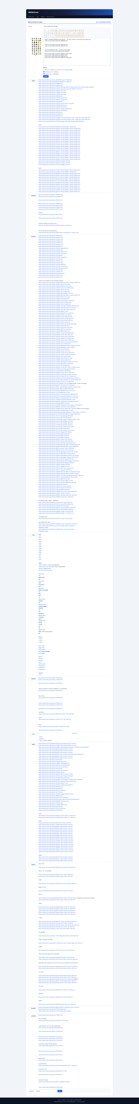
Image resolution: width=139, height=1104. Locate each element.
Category (31, 1091)
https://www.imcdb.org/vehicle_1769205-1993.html (52, 790)
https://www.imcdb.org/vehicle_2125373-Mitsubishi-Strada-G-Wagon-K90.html (59, 345)
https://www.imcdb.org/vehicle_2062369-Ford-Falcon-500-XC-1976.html (58, 966)
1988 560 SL (42, 649)
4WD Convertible (43, 590)
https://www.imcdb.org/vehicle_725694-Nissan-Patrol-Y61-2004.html (57, 912)
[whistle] (34, 52)
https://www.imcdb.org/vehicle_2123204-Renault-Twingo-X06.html (56, 462)
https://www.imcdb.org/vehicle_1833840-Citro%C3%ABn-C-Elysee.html (57, 171)
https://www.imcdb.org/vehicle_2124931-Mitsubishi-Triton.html (55, 286)
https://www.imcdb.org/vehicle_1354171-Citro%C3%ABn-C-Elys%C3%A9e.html (59, 191)
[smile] (40, 42)
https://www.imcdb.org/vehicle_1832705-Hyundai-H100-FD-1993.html (57, 781)
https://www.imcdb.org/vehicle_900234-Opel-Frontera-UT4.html (56, 857)
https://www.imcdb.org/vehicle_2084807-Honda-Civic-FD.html (55, 439)
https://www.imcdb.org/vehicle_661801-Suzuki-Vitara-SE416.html (56, 874)
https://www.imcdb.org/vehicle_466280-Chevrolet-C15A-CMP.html (56, 714)
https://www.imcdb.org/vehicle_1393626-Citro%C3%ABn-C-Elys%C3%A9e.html (59, 159)
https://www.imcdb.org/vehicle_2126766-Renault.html (53, 107)
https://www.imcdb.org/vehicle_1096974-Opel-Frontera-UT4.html (56, 848)
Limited (43, 606)
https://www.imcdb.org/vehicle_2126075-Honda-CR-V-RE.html (55, 488)
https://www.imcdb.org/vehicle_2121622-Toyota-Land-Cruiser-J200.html (58, 374)
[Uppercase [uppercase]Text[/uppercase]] (45, 36)
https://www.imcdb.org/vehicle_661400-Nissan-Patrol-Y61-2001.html (57, 898)
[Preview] (45, 33)
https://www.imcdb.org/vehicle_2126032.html (51, 708)
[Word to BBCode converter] (81, 30)
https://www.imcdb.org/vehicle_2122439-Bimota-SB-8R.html (55, 370)
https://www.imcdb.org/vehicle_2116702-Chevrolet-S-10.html (55, 1011)
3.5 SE (40, 624)
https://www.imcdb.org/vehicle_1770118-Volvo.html (52, 808)
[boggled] (36, 40)
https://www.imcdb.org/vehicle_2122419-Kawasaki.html (53, 268)
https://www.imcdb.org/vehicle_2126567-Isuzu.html (52, 90)
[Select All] (56, 33)
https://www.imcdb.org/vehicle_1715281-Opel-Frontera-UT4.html (56, 837)
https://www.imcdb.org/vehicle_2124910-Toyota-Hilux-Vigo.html (55, 327)
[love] (32, 52)
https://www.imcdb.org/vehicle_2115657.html (50, 678)
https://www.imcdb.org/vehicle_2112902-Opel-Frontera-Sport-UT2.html (57, 745)
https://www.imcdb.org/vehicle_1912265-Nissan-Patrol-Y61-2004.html (57, 914)
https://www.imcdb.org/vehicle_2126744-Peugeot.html (53, 99)
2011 (40, 556)
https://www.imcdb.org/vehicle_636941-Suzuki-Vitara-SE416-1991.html (57, 981)
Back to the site (50, 16)
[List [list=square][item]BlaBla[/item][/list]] (70, 33)
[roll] (40, 54)
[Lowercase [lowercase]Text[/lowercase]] (47, 36)
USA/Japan (41, 665)
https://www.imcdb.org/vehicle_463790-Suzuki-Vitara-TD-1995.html (57, 990)
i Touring (41, 617)
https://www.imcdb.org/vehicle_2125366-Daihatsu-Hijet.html (55, 360)
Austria (40, 658)
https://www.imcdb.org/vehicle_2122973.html (51, 275)
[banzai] (34, 46)
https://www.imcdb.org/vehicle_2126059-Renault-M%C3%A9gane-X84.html (59, 461)
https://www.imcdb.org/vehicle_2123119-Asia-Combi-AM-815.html (56, 426)
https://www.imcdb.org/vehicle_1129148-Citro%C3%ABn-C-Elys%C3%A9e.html (59, 155)
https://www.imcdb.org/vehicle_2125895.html (51, 207)
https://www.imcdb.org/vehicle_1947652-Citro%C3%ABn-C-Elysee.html (57, 126)
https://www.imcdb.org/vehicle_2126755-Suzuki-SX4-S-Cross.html (56, 103)
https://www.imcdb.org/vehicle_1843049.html (51, 806)
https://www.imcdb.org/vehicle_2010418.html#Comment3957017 (56, 785)
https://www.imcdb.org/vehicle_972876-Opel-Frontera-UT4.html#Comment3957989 (61, 754)
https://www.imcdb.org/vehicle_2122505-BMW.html (52, 264)
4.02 (40, 674)
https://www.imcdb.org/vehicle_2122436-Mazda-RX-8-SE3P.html (56, 363)
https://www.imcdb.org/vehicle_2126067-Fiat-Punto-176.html (55, 486)
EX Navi (41, 601)
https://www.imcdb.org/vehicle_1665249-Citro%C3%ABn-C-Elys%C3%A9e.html (59, 173)
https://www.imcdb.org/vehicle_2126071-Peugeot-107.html (54, 466)
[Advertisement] (69, 4)
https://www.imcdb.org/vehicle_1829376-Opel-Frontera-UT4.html (56, 839)
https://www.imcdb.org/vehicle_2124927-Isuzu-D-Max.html (54, 291)
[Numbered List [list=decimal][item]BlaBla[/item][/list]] (72, 33)
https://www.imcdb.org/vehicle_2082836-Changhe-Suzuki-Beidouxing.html (58, 401)
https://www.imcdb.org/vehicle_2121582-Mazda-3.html (53, 783)
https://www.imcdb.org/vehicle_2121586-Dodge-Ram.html (54, 777)
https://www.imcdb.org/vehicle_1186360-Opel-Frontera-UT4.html (56, 846)
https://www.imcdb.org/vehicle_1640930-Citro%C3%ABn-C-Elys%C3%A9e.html (59, 139)
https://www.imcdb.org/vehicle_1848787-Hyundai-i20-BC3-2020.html (57, 507)
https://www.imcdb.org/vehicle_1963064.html (51, 786)
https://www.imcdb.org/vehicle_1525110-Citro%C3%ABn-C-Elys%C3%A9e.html (59, 177)
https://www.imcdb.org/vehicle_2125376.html (51, 260)
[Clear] (59, 33)
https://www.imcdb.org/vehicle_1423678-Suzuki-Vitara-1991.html (56, 979)
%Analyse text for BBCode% (52, 74)
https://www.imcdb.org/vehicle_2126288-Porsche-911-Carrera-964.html (58, 491)
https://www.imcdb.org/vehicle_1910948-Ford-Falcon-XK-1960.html (56, 957)
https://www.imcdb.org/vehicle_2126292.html (51, 277)
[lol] (34, 50)
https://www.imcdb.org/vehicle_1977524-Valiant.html (52, 1009)
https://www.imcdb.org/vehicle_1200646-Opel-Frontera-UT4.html (56, 849)
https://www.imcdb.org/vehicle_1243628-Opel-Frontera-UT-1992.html (57, 817)
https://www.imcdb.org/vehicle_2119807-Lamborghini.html (54, 763)
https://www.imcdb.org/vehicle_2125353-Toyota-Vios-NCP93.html (56, 338)
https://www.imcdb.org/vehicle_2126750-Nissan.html (53, 105)
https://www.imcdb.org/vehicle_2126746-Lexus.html (52, 94)
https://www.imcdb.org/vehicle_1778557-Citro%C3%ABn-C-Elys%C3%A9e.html (59, 170)
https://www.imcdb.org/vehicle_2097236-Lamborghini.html (54, 765)
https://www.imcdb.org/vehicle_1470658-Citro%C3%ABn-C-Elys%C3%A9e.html (59, 189)
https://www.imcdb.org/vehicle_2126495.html (51, 114)
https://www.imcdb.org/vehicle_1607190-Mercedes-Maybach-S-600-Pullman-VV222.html (62, 412)
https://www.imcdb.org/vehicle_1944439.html (51, 810)
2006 (40, 550)
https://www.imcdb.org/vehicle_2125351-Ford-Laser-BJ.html (54, 356)
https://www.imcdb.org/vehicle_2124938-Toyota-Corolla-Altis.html (56, 318)
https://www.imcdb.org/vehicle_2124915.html (51, 246)
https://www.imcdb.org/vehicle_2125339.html (51, 255)
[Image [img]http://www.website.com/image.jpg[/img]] (60, 30)
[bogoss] (38, 40)
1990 (40, 541)
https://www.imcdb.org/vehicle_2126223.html (51, 730)
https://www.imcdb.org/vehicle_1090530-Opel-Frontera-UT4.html (56, 844)
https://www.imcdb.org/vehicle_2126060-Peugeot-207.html (54, 464)
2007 (44, 651)
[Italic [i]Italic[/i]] (47, 30)
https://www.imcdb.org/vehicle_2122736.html (51, 1036)
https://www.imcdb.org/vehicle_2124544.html (51, 269)
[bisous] (32, 38)
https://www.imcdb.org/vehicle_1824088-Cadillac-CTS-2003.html (56, 511)
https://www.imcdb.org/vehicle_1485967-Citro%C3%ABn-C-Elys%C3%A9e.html (59, 153)
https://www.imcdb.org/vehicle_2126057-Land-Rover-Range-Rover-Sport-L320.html (61, 475)
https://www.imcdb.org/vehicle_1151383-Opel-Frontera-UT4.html (56, 842)
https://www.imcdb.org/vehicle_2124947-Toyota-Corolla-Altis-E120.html (57, 324)
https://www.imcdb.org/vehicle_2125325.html (51, 262)
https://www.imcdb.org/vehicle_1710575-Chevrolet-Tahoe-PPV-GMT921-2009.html (60, 89)
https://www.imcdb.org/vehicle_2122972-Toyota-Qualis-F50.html (56, 441)
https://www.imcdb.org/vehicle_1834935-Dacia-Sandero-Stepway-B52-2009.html (60, 779)
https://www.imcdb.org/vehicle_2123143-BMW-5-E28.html (54, 437)
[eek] (32, 48)
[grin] (32, 42)
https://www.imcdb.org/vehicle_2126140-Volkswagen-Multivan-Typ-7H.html (58, 457)
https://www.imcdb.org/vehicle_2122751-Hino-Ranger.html (54, 365)
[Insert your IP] (67, 33)
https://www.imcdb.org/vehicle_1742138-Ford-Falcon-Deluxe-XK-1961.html (58, 959)
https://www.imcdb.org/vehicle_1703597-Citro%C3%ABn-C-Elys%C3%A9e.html (59, 132)
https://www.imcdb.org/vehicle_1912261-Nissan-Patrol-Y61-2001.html (57, 899)
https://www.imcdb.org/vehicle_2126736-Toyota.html (53, 98)
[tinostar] (36, 54)
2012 (40, 557)
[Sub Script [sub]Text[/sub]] (50, 36)
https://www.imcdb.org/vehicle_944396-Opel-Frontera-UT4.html (56, 835)
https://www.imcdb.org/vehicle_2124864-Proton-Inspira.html (55, 304)
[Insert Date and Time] (65, 33)
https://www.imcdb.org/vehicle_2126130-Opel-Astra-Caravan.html (56, 468)
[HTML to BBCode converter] (79, 30)
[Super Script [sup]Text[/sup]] (52, 36)
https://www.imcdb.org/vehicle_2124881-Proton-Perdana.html (55, 302)
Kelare (83, 1101)
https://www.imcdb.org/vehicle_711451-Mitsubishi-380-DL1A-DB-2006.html (59, 935)
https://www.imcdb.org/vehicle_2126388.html (51, 196)
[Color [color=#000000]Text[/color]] (72, 30)
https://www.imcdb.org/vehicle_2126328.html (51, 200)
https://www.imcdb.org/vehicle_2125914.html (51, 209)
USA (40, 662)
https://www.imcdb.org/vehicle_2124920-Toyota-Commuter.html (55, 316)
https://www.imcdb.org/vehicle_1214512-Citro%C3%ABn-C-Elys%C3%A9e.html (59, 186)
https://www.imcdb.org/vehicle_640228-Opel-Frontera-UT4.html (56, 749)
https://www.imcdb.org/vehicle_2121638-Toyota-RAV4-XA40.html (56, 504)
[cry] (36, 44)
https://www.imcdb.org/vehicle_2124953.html (51, 239)
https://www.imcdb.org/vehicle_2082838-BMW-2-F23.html (54, 403)
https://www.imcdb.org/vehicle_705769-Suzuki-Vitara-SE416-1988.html (58, 883)
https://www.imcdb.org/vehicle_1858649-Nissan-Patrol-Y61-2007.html (57, 1004)
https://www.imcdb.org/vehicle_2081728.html (51, 1054)
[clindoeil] (34, 38)
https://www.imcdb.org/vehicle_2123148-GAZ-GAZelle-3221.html (56, 424)
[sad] (38, 46)
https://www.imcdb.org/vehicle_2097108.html (51, 1051)
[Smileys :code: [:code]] (77, 30)
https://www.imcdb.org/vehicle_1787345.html (51, 768)
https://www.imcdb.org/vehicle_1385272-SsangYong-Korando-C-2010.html (58, 397)
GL (39, 610)
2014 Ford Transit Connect (46, 570)
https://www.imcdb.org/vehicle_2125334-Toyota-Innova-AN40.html (56, 352)
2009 (42, 653)
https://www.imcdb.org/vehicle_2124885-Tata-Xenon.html (54, 298)
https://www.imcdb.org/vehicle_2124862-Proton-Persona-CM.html (56, 300)
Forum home (31, 16)
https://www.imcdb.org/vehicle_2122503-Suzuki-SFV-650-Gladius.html (57, 376)
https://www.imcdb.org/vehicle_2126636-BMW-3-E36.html (54, 489)
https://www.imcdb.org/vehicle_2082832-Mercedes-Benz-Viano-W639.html (59, 446)
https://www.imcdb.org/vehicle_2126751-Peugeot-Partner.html (55, 108)
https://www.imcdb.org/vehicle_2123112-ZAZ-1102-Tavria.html (55, 417)
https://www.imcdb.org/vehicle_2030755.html (51, 237)
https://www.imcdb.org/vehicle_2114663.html (51, 1015)
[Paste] (52, 33)
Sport (40, 619)
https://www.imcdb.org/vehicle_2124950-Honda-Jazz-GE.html (55, 315)
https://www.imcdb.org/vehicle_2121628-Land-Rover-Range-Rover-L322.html (59, 378)
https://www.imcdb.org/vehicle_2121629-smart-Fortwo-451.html (55, 358)
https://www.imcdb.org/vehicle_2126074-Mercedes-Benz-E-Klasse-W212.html (59, 471)
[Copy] (50, 33)
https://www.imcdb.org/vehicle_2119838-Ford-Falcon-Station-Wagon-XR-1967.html (60, 943)
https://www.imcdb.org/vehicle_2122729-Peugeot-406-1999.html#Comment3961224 (61, 121)
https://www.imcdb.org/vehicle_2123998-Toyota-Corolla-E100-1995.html (58, 524)
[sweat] (32, 54)
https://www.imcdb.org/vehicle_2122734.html (51, 1040)
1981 (40, 539)
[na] (36, 52)
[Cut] (54, 33)
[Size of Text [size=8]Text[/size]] (54, 36)
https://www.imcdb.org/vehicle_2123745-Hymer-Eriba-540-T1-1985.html (58, 1065)
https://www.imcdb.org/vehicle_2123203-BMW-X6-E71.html (54, 479)
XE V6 (40, 622)
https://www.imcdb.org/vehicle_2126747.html (50, 101)
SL (39, 592)
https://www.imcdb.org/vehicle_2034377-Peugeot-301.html (54, 161)
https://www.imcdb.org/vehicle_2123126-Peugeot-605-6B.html (55, 432)
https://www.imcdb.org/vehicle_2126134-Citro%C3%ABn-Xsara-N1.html (57, 482)
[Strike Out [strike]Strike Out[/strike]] (50, 30)
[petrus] (36, 38)
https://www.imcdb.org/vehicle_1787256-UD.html (51, 772)
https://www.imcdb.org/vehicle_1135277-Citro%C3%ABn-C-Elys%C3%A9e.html (59, 157)
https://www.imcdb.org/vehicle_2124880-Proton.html (53, 251)
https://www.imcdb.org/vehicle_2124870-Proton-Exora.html (54, 297)
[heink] (40, 50)
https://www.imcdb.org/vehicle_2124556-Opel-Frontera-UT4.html (56, 840)
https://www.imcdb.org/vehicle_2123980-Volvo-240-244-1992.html (56, 529)
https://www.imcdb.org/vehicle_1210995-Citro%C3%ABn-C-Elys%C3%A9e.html (59, 148)
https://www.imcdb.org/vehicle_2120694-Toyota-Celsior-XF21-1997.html (58, 408)
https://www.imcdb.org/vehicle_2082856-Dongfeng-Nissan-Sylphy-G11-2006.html (60, 405)
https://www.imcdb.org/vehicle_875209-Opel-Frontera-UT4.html (56, 750)
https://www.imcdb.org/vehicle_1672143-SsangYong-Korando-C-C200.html (58, 396)
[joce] (32, 46)
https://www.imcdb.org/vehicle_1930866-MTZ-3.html (53, 1071)
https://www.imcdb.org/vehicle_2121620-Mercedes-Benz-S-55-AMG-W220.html (60, 379)
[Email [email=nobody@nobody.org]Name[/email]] (54, 30)
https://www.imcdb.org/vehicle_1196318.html (50, 1060)
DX (39, 633)
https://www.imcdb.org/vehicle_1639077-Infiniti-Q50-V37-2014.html (57, 385)
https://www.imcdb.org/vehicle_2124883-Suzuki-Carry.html (54, 284)
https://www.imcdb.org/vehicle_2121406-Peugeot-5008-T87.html (56, 794)
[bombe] (40, 40)
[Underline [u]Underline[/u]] (49, 30)
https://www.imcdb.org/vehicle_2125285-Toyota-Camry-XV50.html (56, 340)
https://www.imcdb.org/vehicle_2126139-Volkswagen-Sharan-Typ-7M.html (58, 452)
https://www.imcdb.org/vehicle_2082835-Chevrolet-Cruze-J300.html (57, 406)
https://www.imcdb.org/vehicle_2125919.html (51, 205)
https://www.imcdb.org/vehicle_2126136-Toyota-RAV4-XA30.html (56, 509)
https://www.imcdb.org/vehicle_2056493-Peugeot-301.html (54, 162)
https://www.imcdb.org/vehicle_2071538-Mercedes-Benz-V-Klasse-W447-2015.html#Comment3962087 (66, 87)
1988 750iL (42, 647)
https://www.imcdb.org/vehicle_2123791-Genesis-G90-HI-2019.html (56, 525)
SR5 (40, 631)
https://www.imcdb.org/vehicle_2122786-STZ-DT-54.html (54, 1020)
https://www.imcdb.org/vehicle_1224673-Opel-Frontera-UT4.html (56, 851)
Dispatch (41, 568)
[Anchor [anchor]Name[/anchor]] (58, 30)
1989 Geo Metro (43, 565)
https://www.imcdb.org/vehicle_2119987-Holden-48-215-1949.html (56, 950)
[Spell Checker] (47, 33)
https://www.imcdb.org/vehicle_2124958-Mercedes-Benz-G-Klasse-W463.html (59, 282)
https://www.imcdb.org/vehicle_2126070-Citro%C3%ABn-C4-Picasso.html (58, 477)
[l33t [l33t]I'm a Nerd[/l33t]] (48, 36)
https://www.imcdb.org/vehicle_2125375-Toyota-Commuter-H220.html (57, 354)
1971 (40, 536)
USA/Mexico (42, 667)
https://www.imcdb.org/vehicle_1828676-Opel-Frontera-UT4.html (56, 774)
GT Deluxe (41, 584)
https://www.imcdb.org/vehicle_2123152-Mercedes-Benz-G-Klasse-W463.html (59, 414)
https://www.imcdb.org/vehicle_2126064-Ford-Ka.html (53, 484)
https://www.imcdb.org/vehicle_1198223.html (50, 690)
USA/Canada (42, 664)
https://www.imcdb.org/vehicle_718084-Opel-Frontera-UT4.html (56, 824)
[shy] (38, 44)
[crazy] (38, 38)
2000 (40, 740)
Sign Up (63, 1099)
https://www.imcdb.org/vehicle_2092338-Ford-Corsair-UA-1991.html (57, 926)
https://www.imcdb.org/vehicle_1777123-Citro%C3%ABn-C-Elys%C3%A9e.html (59, 180)
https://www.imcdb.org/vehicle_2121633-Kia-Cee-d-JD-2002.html (56, 381)
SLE (40, 595)
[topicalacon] (34, 54)
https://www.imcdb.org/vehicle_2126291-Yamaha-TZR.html (54, 493)
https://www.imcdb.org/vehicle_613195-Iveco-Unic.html (53, 797)
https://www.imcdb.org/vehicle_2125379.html (51, 259)
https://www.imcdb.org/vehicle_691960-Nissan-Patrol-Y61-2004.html (57, 907)
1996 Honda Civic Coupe (46, 566)
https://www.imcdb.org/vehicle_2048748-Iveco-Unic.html (54, 801)
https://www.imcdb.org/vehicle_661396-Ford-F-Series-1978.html (56, 890)
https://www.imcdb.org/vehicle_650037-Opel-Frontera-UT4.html (56, 831)
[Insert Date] (61, 33)
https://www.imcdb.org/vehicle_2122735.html (51, 1038)
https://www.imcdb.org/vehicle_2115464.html (51, 679)
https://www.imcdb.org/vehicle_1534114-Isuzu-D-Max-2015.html (56, 923)
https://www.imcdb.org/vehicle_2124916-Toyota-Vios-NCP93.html (56, 288)
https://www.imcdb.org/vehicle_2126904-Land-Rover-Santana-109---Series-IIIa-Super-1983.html (64, 117)
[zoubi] (40, 38)
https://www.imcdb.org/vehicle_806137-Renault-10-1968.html (55, 81)
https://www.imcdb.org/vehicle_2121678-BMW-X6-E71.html (54, 392)
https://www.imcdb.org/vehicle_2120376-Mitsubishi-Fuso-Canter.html (57, 390)
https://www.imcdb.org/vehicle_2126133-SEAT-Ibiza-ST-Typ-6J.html (57, 453)
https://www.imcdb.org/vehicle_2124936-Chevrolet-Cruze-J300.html (57, 309)
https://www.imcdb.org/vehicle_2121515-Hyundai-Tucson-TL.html (56, 410)
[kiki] (36, 46)
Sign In (59, 1099)
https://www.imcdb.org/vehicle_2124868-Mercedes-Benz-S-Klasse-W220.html (59, 295)
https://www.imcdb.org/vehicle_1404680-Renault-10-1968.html (55, 80)
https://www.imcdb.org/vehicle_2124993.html (51, 803)
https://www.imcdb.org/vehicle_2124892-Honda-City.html (54, 289)
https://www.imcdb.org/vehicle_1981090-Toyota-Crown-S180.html (56, 450)
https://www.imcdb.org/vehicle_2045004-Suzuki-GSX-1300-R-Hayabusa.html (59, 367)
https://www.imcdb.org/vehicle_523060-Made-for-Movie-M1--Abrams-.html (59, 232)
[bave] (34, 40)
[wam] (34, 44)
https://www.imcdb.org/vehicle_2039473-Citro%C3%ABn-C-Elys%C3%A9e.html (59, 128)
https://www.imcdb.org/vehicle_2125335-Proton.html (53, 253)
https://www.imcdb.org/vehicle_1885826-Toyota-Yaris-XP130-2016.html (57, 921)
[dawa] (34, 48)
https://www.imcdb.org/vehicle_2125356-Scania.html (53, 257)
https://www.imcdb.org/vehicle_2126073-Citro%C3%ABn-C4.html (56, 480)
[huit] (38, 50)
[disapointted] (40, 44)
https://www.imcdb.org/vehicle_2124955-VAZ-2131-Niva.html (55, 329)
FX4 (40, 583)
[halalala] (36, 50)
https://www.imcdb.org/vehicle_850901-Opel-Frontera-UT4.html (56, 826)
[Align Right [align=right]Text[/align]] (67, 30)
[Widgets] (76, 30)
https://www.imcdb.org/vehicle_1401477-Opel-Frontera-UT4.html (56, 859)
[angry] (34, 42)
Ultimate (41, 608)
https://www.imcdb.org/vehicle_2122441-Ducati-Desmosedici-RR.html (57, 369)
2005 (40, 548)
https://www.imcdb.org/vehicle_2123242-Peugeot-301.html (54, 164)
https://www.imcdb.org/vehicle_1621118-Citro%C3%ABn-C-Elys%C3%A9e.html (59, 179)
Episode (41, 738)
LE (39, 575)
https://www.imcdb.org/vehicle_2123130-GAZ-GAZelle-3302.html (56, 421)
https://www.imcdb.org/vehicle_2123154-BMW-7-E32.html (54, 435)
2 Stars (40, 638)
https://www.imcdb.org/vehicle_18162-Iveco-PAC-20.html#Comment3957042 (59, 799)
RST (40, 593)
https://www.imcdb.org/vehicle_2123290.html (51, 1031)
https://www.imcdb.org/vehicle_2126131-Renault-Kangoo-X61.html (56, 459)
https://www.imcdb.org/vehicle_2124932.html (51, 244)
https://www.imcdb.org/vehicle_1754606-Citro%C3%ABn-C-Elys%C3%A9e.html (59, 182)
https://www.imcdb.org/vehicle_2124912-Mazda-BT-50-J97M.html (56, 313)
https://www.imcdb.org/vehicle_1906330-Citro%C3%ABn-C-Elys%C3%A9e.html (59, 130)
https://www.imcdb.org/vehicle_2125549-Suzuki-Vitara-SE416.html (56, 333)
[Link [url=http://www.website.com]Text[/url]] (56, 30)
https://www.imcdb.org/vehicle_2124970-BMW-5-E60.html (54, 331)
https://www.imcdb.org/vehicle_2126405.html (51, 194)
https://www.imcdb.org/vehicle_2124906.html (51, 241)
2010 (40, 554)
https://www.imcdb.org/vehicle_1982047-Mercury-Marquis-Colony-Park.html (59, 1007)
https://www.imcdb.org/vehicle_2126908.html (51, 83)
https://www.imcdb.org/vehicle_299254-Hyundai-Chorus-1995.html (56, 448)
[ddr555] (36, 48)
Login (37, 16)
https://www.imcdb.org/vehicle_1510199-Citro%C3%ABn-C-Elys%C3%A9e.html (59, 188)
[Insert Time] (63, 33)
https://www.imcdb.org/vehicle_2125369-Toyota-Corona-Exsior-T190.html (58, 342)
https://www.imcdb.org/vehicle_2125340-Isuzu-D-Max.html (54, 343)
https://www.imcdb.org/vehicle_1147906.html (50, 235)
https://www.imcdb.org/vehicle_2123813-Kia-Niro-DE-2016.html (55, 518)
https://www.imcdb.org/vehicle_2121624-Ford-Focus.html (54, 506)
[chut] (38, 48)
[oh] (36, 42)
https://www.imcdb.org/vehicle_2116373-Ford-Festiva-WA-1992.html (57, 928)
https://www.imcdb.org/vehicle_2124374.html (51, 683)
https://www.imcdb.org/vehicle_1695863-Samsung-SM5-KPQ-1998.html (58, 495)
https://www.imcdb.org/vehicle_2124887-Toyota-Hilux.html (54, 322)
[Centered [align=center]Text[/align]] (65, 30)
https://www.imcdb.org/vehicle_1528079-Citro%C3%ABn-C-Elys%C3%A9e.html (59, 137)
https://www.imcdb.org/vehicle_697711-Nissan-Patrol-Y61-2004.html (57, 910)
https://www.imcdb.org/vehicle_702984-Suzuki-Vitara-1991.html (56, 876)
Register (43, 16)
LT (39, 597)
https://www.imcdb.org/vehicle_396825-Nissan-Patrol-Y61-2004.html (57, 908)
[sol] (32, 44)
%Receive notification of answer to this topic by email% (59, 69)
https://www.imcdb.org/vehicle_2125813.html (51, 705)
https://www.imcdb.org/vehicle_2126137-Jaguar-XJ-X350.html (55, 470)
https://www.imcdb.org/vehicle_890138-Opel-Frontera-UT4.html (56, 758)
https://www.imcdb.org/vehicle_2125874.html (51, 203)
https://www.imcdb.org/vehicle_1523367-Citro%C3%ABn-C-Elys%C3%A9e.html (59, 150)
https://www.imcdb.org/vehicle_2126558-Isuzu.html (52, 92)
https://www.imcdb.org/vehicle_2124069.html (51, 1074)
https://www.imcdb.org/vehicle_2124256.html (51, 1087)
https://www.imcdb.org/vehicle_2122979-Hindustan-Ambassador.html (57, 443)
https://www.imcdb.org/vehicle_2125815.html (51, 703)
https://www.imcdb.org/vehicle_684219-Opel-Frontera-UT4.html (55, 828)
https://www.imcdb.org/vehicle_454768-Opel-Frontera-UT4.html (56, 830)
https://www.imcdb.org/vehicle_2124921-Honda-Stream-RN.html (56, 320)
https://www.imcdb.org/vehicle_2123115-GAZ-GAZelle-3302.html (56, 423)
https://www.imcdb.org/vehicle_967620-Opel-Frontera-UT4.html (56, 752)
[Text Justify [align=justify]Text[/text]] (69, 30)
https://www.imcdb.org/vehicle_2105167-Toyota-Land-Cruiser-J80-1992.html (59, 925)
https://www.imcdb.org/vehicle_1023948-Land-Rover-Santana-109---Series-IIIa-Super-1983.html (64, 119)
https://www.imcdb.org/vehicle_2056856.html (51, 697)
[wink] (40, 46)
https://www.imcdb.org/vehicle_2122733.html (51, 1045)
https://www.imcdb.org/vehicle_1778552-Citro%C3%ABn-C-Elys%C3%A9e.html (59, 134)
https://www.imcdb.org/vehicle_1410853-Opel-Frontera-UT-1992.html (57, 815)
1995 (40, 546)
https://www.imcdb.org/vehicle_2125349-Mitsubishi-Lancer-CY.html (56, 347)
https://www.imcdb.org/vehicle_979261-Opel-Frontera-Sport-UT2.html (57, 743)
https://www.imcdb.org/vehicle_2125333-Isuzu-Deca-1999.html (55, 502)
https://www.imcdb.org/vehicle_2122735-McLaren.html (53, 770)
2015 (40, 559)
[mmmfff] (40, 52)
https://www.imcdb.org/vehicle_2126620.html (51, 218)
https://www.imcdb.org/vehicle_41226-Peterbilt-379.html (54, 383)
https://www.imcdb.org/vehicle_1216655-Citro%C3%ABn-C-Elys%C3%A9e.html (59, 146)
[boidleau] (40, 48)
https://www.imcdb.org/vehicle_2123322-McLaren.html (53, 767)
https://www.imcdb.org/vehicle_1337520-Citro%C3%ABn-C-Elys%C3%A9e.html (59, 144)
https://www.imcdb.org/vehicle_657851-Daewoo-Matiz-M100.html (56, 388)
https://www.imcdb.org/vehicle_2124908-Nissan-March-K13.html (56, 293)
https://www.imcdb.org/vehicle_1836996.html (51, 1027)
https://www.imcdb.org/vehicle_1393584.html (51, 96)
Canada (41, 660)
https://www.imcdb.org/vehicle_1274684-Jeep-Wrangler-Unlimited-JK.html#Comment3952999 (64, 747)
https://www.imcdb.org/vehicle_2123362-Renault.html (53, 804)
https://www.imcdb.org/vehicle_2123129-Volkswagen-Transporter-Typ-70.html (59, 419)
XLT (40, 586)
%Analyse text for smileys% (52, 72)
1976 (40, 537)
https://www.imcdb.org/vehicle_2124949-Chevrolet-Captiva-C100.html (57, 307)
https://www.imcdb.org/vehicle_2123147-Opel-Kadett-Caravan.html (56, 430)
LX (39, 579)
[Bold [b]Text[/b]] (45, 30)
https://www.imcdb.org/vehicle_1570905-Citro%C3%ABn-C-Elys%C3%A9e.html (59, 135)
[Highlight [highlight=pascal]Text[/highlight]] (74, 30)
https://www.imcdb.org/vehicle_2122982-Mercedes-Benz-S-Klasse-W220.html (59, 444)
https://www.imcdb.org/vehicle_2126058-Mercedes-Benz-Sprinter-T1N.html (59, 473)
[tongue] (38, 42)
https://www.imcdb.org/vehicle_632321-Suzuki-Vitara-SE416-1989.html (57, 975)
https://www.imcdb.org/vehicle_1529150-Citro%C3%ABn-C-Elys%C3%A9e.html (59, 175)
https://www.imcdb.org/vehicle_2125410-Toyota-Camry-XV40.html (56, 336)
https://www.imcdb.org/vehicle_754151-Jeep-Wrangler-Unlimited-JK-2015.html (59, 387)
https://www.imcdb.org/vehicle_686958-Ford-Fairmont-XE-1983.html (57, 867)
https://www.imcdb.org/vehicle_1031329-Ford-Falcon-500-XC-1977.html (58, 968)
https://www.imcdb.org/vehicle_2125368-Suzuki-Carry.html (54, 351)
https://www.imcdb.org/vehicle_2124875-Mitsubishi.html (53, 248)
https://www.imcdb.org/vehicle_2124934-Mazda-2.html (53, 311)
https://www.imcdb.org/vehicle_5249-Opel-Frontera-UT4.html (55, 822)
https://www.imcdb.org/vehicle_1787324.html (50, 792)
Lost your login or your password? (73, 1099)
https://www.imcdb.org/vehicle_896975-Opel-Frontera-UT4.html (56, 756)
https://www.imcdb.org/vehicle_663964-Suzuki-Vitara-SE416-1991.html (57, 982)
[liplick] (38, 52)
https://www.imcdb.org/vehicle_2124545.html (51, 271)
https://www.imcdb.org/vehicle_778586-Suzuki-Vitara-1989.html (56, 997)
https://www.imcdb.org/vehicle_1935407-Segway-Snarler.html (55, 225)
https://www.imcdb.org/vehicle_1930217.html (50, 214)
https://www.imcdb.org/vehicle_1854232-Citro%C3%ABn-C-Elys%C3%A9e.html (59, 141)
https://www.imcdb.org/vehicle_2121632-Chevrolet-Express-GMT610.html (58, 394)
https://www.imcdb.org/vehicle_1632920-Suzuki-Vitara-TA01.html (56, 334)
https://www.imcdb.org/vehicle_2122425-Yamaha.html (53, 266)
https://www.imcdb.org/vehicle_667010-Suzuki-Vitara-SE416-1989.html (57, 977)
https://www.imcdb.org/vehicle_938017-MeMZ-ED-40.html (54, 726)
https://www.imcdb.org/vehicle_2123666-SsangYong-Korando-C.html (57, 399)
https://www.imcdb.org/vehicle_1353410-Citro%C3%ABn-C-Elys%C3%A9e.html (59, 143)
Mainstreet (42, 577)
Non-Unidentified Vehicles (103, 22)
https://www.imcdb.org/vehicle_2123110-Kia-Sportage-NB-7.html (56, 415)
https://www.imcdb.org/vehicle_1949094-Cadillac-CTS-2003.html (56, 513)
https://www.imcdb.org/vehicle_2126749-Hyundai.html (53, 110)
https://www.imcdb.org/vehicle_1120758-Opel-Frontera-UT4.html (56, 776)
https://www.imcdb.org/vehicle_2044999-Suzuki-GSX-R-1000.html (56, 372)
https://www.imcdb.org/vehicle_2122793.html (51, 759)
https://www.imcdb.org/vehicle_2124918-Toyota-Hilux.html (54, 325)
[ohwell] (38, 54)
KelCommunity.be (58, 1101)
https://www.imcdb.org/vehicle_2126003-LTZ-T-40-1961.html (55, 719)
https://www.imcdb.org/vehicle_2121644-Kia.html (52, 273)
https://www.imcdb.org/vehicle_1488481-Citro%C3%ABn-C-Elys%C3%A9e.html (59, 152)
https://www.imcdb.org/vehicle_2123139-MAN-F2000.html (54, 428)
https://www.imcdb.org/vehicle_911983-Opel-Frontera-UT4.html (55, 833)
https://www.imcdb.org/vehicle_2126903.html (51, 85)
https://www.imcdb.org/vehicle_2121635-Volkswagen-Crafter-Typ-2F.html (58, 361)
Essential (41, 613)
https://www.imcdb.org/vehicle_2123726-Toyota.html (53, 761)
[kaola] (32, 50)
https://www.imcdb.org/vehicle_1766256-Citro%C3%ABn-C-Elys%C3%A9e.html (59, 184)
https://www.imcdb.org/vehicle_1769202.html (50, 795)
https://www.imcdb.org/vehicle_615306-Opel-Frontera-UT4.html (56, 860)
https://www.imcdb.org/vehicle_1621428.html (50, 116)
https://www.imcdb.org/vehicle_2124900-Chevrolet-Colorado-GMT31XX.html (59, 306)
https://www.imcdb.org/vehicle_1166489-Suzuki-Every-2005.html (56, 497)
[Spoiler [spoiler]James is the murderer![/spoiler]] (77, 33)
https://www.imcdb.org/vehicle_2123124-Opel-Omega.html (54, 434)
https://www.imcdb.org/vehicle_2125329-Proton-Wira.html (54, 349)
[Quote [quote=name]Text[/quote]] (75, 33)
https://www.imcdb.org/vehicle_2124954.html (51, 242)
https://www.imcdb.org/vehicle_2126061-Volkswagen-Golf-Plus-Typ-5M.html (59, 455)
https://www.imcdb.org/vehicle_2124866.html (51, 250)
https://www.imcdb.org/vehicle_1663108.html (51, 788)
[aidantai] (32, 40)
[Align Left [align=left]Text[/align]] (63, 30)
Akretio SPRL (73, 1101)
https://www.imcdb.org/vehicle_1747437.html (50, 112)
